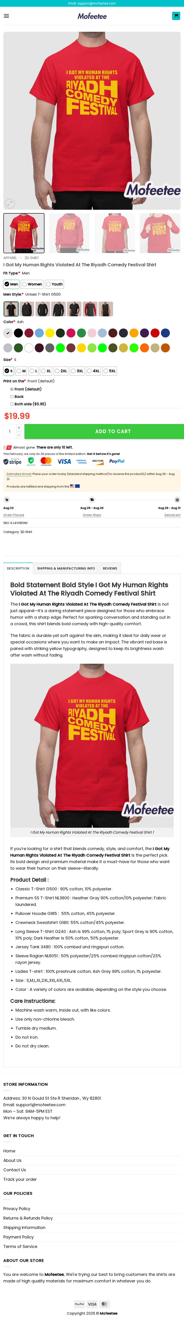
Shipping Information (24, 1227)
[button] (6, 16)
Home (9, 1151)
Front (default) (28, 389)
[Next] (171, 121)
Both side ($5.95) (30, 404)
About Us (12, 1160)
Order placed (13, 515)
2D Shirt (32, 257)
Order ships (92, 515)
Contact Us (14, 1170)
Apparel (10, 257)
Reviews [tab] (110, 568)
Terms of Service (20, 1246)
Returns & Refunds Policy (28, 1218)
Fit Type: (11, 273)
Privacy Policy (16, 1208)
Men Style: (13, 294)
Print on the (14, 381)
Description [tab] (18, 568)
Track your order (20, 1179)
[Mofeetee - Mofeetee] (92, 16)
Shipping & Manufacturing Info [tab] (66, 568)
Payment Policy (18, 1237)
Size (7, 359)
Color (9, 321)
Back (19, 396)
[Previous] (13, 121)
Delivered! (173, 515)
